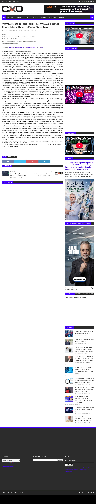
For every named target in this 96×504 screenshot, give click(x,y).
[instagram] (86, 1)
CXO (10, 1)
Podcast (17, 1)
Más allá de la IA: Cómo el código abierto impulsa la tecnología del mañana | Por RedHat (84, 389)
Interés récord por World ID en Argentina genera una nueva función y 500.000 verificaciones (84, 349)
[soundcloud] (91, 1)
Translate (15, 463)
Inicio (3, 1)
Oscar (7, 1)
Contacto (61, 17)
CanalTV (27, 17)
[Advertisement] (79, 117)
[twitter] (82, 1)
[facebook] (84, 1)
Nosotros (43, 17)
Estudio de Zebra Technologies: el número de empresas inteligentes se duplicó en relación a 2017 (84, 380)
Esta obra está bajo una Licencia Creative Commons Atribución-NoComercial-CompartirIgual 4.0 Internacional (79, 469)
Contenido (10, 17)
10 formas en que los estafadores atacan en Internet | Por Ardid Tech (84, 409)
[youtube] (89, 1)
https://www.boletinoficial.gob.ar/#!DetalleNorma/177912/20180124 (27, 47)
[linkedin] (80, 1)
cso (15, 156)
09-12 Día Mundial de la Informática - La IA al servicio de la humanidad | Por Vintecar (84, 418)
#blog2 (10, 156)
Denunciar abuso (8, 467)
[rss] (93, 1)
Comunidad (52, 17)
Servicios (35, 17)
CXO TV (13, 1)
